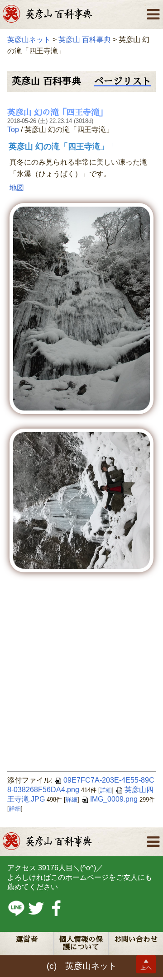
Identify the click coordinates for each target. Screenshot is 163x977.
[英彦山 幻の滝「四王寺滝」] (81, 500)
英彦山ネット (29, 39)
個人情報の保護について (81, 943)
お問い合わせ (136, 939)
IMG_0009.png (114, 799)
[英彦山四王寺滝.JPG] (81, 308)
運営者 (27, 939)
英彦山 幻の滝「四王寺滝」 (57, 113)
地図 (17, 188)
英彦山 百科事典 (84, 39)
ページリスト (122, 81)
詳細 (106, 790)
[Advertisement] (81, 675)
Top (13, 129)
